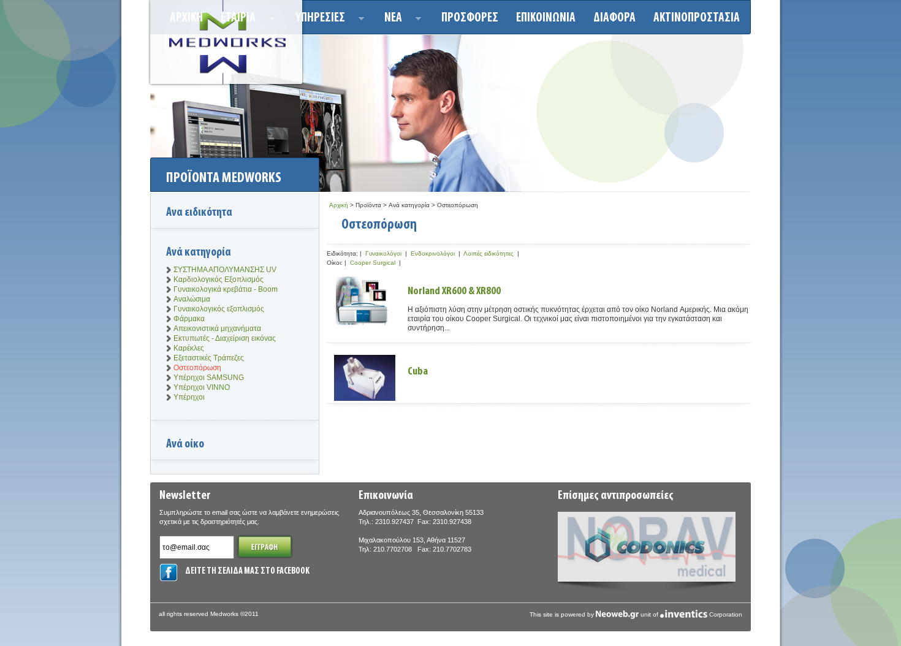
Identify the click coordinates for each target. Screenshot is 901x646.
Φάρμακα (189, 318)
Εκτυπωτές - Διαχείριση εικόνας (224, 338)
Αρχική (338, 205)
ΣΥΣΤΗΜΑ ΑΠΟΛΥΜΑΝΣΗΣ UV (224, 269)
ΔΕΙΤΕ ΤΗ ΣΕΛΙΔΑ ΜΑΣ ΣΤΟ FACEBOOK (247, 571)
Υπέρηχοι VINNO (201, 387)
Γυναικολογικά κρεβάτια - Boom (225, 289)
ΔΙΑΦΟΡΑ (614, 18)
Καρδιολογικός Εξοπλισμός (218, 279)
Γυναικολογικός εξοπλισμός (218, 309)
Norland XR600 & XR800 (454, 291)
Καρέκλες (188, 348)
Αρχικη (186, 18)
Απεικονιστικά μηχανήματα (217, 328)
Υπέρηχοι (189, 397)
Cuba (418, 372)
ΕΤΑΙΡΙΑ (234, 20)
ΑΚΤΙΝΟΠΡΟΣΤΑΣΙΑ (696, 18)
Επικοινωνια (546, 18)
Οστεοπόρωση (197, 367)
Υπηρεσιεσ (316, 20)
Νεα (389, 20)
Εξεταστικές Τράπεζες (208, 358)
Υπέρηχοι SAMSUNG (208, 377)
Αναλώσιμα (191, 299)
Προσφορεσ (469, 18)
